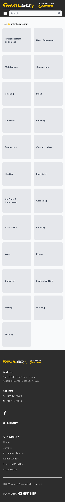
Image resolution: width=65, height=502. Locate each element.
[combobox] (35, 13)
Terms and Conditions (14, 463)
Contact (7, 447)
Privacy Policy (10, 469)
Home (6, 442)
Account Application (13, 453)
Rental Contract (11, 458)
